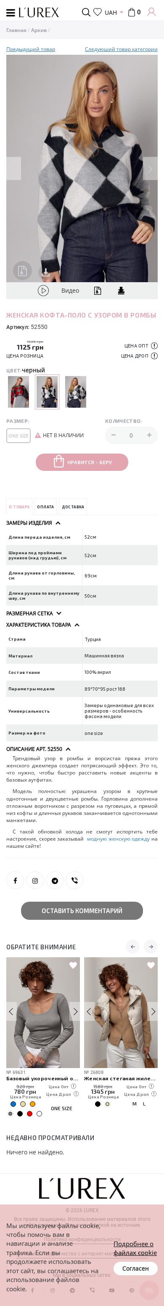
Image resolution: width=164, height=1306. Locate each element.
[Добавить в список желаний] (73, 965)
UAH (111, 12)
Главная (16, 30)
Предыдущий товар (30, 49)
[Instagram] (35, 880)
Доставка (73, 507)
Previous (13, 168)
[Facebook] (15, 880)
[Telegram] (54, 880)
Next (150, 168)
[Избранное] (97, 12)
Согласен (135, 1268)
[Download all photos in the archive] (22, 270)
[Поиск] (87, 12)
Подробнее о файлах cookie (135, 1248)
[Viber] (74, 880)
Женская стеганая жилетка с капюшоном (121, 1078)
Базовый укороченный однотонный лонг (43, 1078)
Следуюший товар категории (121, 49)
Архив (39, 30)
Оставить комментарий (82, 910)
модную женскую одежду (118, 838)
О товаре (19, 507)
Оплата (45, 507)
